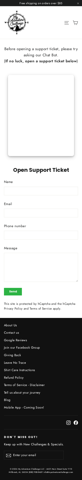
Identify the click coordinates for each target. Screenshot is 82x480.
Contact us (11, 332)
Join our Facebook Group (22, 347)
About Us (10, 325)
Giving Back (12, 355)
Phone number (15, 226)
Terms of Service (41, 308)
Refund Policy (14, 377)
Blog (7, 400)
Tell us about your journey (22, 392)
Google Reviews (15, 340)
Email (8, 203)
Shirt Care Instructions (19, 370)
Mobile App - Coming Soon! (24, 407)
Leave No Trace (15, 362)
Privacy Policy (13, 308)
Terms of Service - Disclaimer (24, 385)
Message (10, 248)
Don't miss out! (21, 437)
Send (13, 291)
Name (8, 181)
